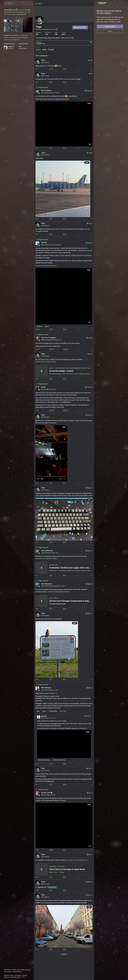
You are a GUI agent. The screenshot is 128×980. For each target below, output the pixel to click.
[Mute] (42, 479)
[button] (51, 453)
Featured (51, 49)
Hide (89, 103)
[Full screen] (64, 479)
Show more (52, 887)
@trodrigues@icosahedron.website (46, 29)
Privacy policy (8, 971)
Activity (38, 49)
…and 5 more (62, 711)
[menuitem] (51, 453)
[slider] (51, 476)
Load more (64, 954)
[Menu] (90, 27)
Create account (110, 26)
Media (44, 49)
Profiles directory (25, 969)
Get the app (17, 975)
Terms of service (17, 971)
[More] (91, 69)
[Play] (38, 479)
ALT (90, 144)
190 (46, 34)
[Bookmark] (78, 69)
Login (110, 31)
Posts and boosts (42, 56)
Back (40, 3)
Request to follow (80, 27)
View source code (15, 977)
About (18, 969)
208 (37, 34)
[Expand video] (60, 479)
